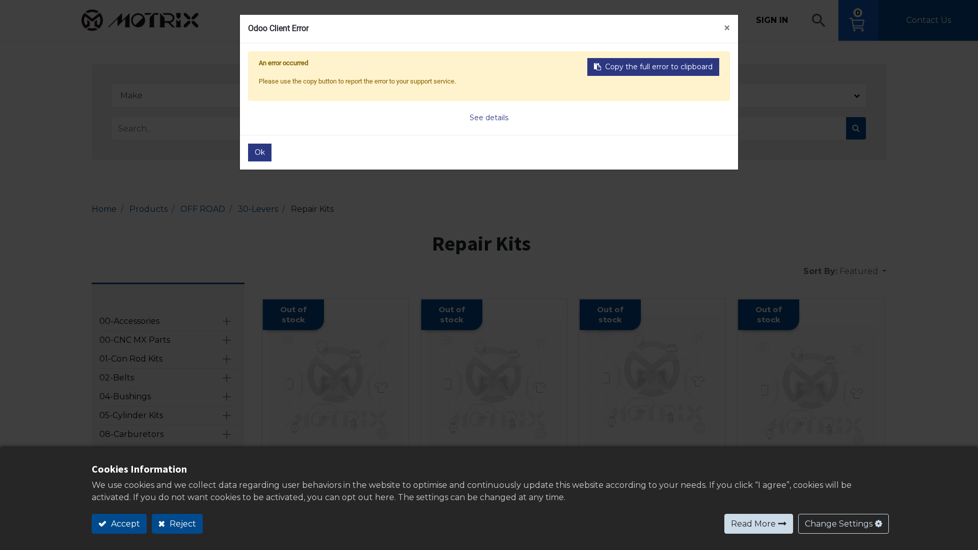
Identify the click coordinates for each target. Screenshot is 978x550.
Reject (182, 524)
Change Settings (839, 524)
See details (489, 117)
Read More (753, 524)
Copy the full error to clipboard (659, 66)
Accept (124, 524)
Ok (260, 152)
